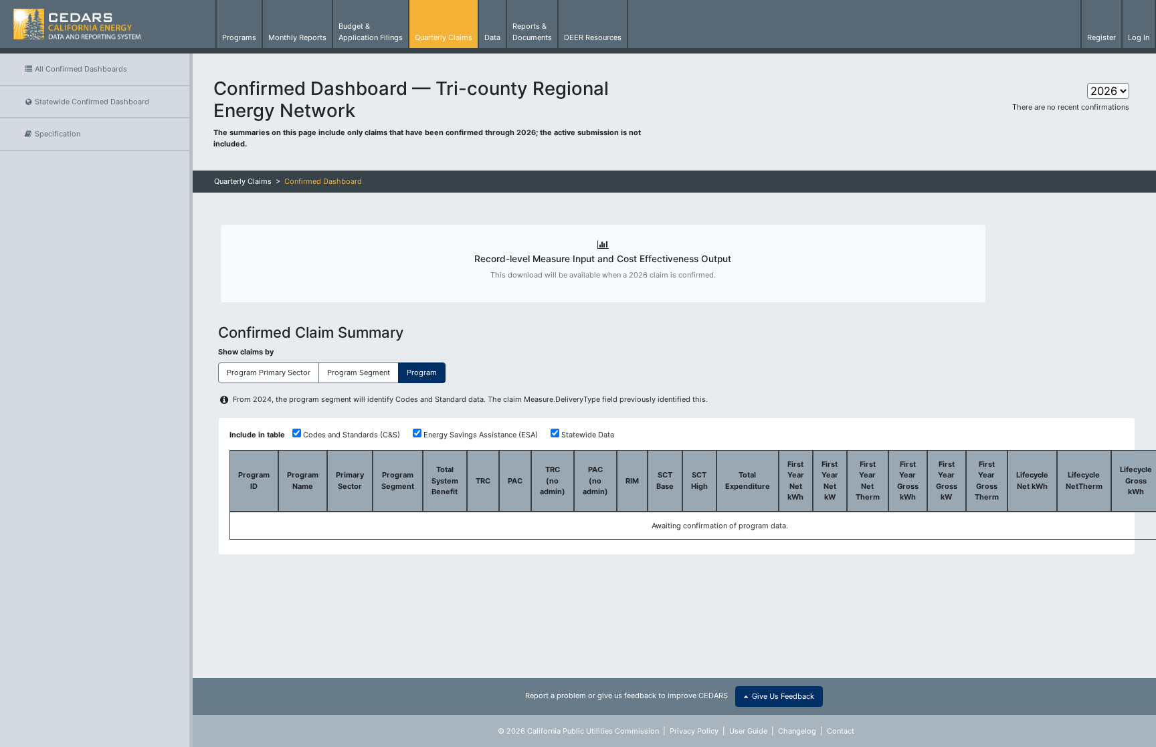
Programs (239, 37)
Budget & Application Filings (371, 31)
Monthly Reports (297, 37)
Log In (1138, 37)
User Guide (748, 731)
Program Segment (358, 372)
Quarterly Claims (443, 37)
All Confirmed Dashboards (80, 69)
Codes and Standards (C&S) (351, 434)
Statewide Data (587, 434)
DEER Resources (592, 37)
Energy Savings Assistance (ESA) (480, 434)
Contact (840, 731)
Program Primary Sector (268, 372)
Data (492, 37)
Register (1101, 37)
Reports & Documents (532, 31)
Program (422, 372)
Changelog (797, 731)
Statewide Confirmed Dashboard (91, 101)
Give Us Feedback (781, 696)
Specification (56, 133)
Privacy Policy (694, 731)
